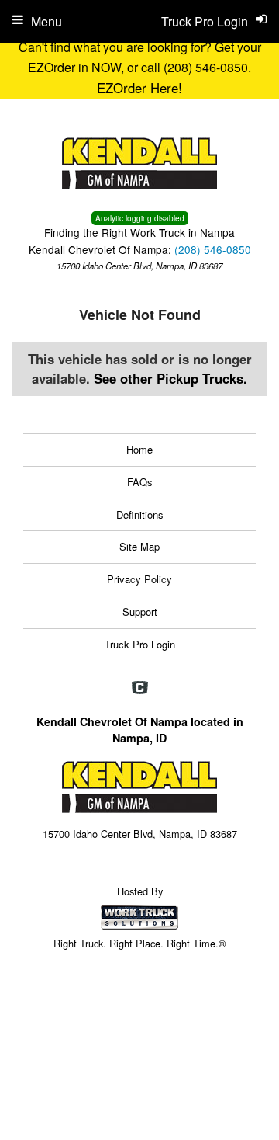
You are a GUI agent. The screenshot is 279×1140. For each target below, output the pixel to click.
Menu (46, 21)
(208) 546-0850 (212, 249)
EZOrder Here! (139, 87)
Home (139, 449)
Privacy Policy (139, 579)
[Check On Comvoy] (139, 688)
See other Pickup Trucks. (170, 378)
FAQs (140, 481)
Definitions (140, 514)
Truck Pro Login (140, 644)
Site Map (139, 546)
